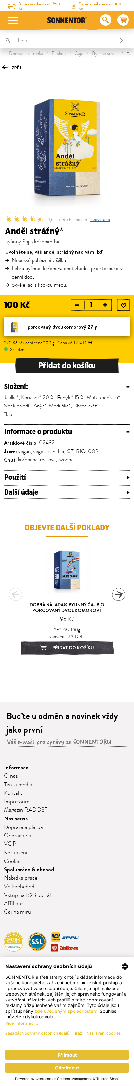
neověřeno (100, 219)
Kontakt (13, 793)
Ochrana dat (18, 836)
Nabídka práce (20, 878)
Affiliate (13, 904)
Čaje (78, 53)
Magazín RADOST (25, 810)
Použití (67, 477)
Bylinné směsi (105, 53)
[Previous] (16, 594)
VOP (10, 844)
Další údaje (67, 492)
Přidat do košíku (67, 365)
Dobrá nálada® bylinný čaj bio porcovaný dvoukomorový (67, 607)
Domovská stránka (26, 53)
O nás (11, 776)
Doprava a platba (23, 827)
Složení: (67, 387)
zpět (16, 68)
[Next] (118, 594)
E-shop (59, 53)
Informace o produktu (67, 432)
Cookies (13, 861)
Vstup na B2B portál (27, 895)
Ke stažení (15, 853)
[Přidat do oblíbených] (123, 305)
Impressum (17, 802)
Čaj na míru (17, 912)
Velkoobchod (19, 887)
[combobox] (60, 40)
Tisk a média (18, 785)
